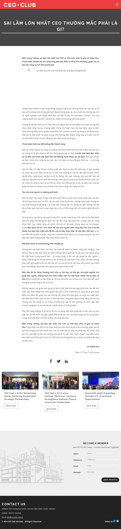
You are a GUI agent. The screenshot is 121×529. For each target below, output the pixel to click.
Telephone (77, 460)
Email (75, 466)
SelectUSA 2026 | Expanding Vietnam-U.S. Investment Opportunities (100, 396)
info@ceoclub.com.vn (15, 517)
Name (75, 454)
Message (77, 472)
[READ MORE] (11, 408)
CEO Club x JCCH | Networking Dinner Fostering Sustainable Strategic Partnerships (20, 396)
